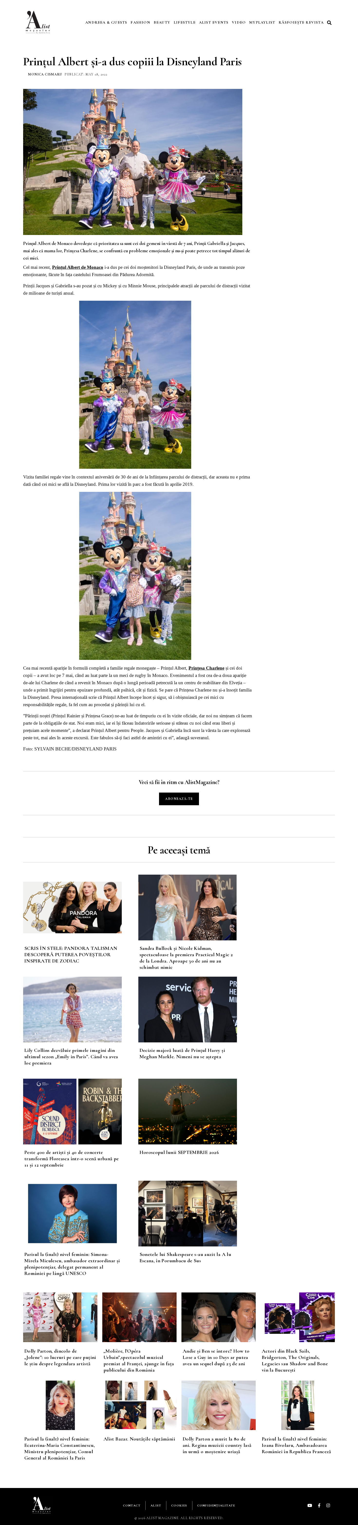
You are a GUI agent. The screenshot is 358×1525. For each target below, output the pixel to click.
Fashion (140, 22)
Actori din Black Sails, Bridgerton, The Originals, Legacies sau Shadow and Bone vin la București (295, 1360)
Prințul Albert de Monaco (77, 267)
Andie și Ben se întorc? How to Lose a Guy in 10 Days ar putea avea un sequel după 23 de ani (216, 1357)
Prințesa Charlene (206, 668)
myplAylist (262, 22)
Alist (156, 1505)
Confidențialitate (216, 1505)
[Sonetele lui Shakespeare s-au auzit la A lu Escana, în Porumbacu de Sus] (196, 1213)
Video (239, 22)
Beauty (162, 22)
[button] (330, 22)
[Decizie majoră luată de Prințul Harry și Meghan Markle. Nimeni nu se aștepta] (196, 1009)
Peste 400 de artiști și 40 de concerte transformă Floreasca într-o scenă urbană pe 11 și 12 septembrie (71, 1158)
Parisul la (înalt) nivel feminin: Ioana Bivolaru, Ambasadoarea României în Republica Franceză (296, 1445)
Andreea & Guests (106, 22)
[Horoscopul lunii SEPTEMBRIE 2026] (196, 1111)
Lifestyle (185, 22)
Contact (132, 1505)
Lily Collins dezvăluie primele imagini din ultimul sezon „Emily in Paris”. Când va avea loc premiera (71, 1056)
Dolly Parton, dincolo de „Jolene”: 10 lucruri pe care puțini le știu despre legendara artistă (60, 1357)
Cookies (179, 1505)
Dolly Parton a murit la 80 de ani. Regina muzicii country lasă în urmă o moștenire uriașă (217, 1445)
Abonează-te (179, 799)
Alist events (213, 22)
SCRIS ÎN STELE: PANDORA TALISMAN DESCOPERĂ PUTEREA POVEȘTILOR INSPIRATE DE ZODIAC (70, 954)
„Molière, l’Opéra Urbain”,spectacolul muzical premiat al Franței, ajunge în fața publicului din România (139, 1360)
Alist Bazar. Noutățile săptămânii (139, 1439)
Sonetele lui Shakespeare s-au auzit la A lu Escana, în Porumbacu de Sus (185, 1257)
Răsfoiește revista (301, 22)
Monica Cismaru (45, 74)
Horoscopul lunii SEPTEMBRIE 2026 (179, 1152)
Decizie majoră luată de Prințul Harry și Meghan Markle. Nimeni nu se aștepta (182, 1053)
